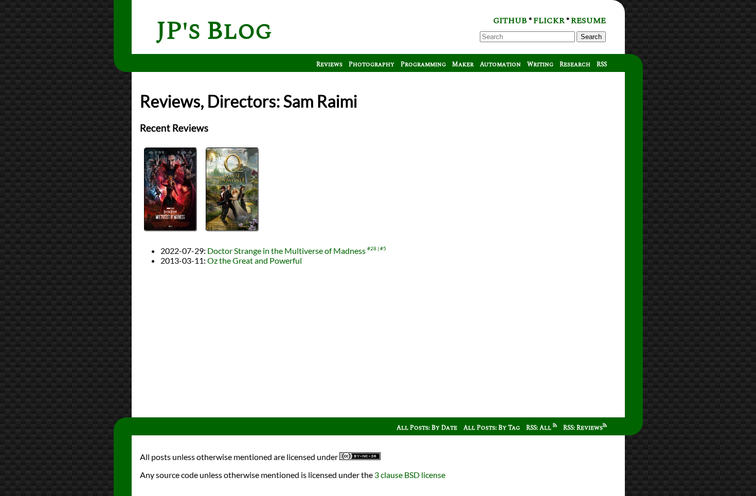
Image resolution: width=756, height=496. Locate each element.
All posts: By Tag (491, 428)
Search (591, 37)
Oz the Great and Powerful (254, 260)
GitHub (510, 20)
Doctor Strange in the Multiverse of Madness (286, 250)
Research (575, 64)
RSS (602, 64)
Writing (540, 64)
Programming (423, 64)
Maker (463, 64)
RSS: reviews (583, 428)
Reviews (329, 64)
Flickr (549, 20)
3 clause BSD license (409, 475)
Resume (588, 20)
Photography (371, 64)
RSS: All (539, 428)
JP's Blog (214, 31)
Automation (500, 64)
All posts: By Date (427, 428)
